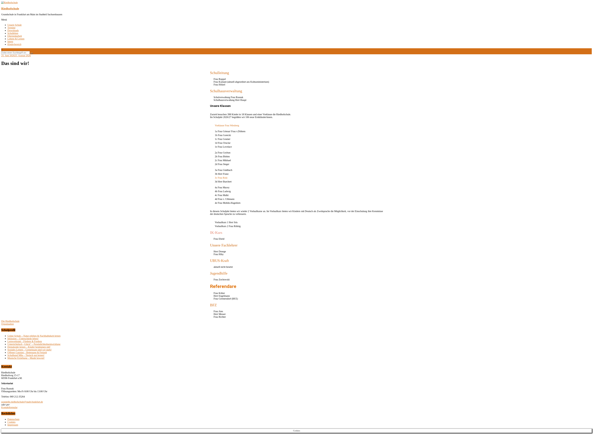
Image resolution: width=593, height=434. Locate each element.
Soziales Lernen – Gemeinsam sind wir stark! (29, 349)
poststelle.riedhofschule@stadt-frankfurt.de (22, 402)
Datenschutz (13, 419)
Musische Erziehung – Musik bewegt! (25, 358)
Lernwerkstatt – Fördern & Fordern (24, 341)
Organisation (7, 324)
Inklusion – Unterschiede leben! (22, 338)
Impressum (12, 425)
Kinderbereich (14, 44)
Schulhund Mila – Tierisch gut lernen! (25, 355)
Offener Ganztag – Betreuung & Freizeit (27, 352)
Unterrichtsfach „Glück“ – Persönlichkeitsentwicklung (33, 344)
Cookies (11, 422)
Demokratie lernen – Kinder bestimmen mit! (28, 347)
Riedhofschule (10, 8)
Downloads (13, 30)
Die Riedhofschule (10, 321)
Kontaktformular (9, 407)
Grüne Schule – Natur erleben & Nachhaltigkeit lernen (34, 336)
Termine (11, 27)
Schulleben (12, 33)
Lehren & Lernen (15, 38)
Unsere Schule (14, 25)
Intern (10, 41)
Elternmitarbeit (14, 36)
